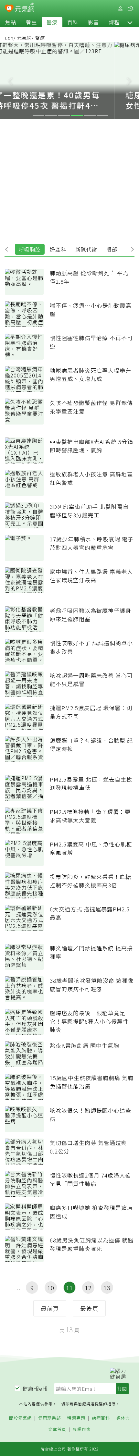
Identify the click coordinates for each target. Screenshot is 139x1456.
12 (88, 1287)
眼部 (111, 249)
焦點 (10, 22)
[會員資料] (120, 8)
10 (50, 1287)
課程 (114, 22)
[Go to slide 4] (77, 115)
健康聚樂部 (49, 1418)
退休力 (123, 1418)
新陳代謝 (86, 249)
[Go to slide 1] (38, 115)
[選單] (130, 8)
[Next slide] (129, 80)
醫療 (52, 22)
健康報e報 (35, 1388)
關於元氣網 (20, 1418)
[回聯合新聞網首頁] (9, 9)
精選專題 (76, 1418)
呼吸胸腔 (30, 249)
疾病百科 (101, 1418)
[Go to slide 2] (51, 115)
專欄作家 (82, 1429)
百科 (72, 22)
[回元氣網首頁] (24, 8)
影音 (93, 22)
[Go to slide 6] (103, 115)
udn (9, 37)
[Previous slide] (10, 80)
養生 (31, 22)
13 (107, 1287)
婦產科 (58, 249)
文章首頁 (57, 1429)
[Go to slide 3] (64, 115)
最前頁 (50, 1308)
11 (69, 1287)
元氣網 (24, 37)
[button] (130, 22)
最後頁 (89, 1308)
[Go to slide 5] (90, 115)
